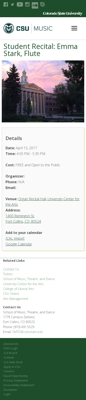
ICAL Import (15, 238)
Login (7, 394)
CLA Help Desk (13, 362)
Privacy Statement (16, 380)
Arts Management (15, 299)
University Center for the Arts (23, 284)
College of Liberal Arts (18, 289)
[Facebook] (6, 4)
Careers (9, 371)
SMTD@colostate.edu (27, 332)
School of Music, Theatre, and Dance (29, 279)
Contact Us (11, 269)
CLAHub (9, 357)
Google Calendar (19, 244)
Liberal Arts (11, 344)
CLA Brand (10, 353)
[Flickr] (35, 5)
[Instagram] (27, 4)
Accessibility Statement (19, 385)
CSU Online (11, 294)
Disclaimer (10, 390)
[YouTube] (20, 4)
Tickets (8, 274)
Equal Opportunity (16, 376)
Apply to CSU (12, 367)
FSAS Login (11, 348)
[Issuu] (42, 4)
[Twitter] (12, 4)
